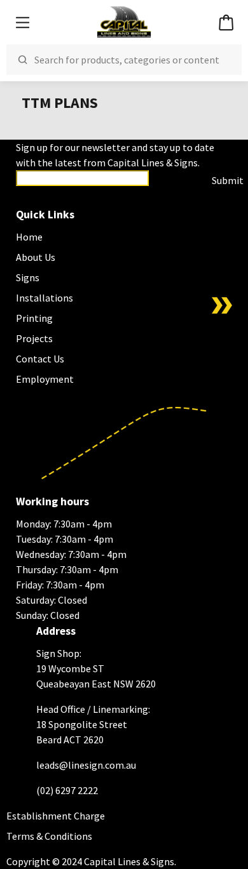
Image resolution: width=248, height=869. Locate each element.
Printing (34, 318)
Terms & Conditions (49, 836)
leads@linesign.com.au (86, 765)
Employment (45, 379)
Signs (27, 277)
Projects (34, 338)
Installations (44, 297)
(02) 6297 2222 (67, 790)
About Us (35, 257)
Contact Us (40, 358)
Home (29, 236)
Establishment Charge (55, 815)
